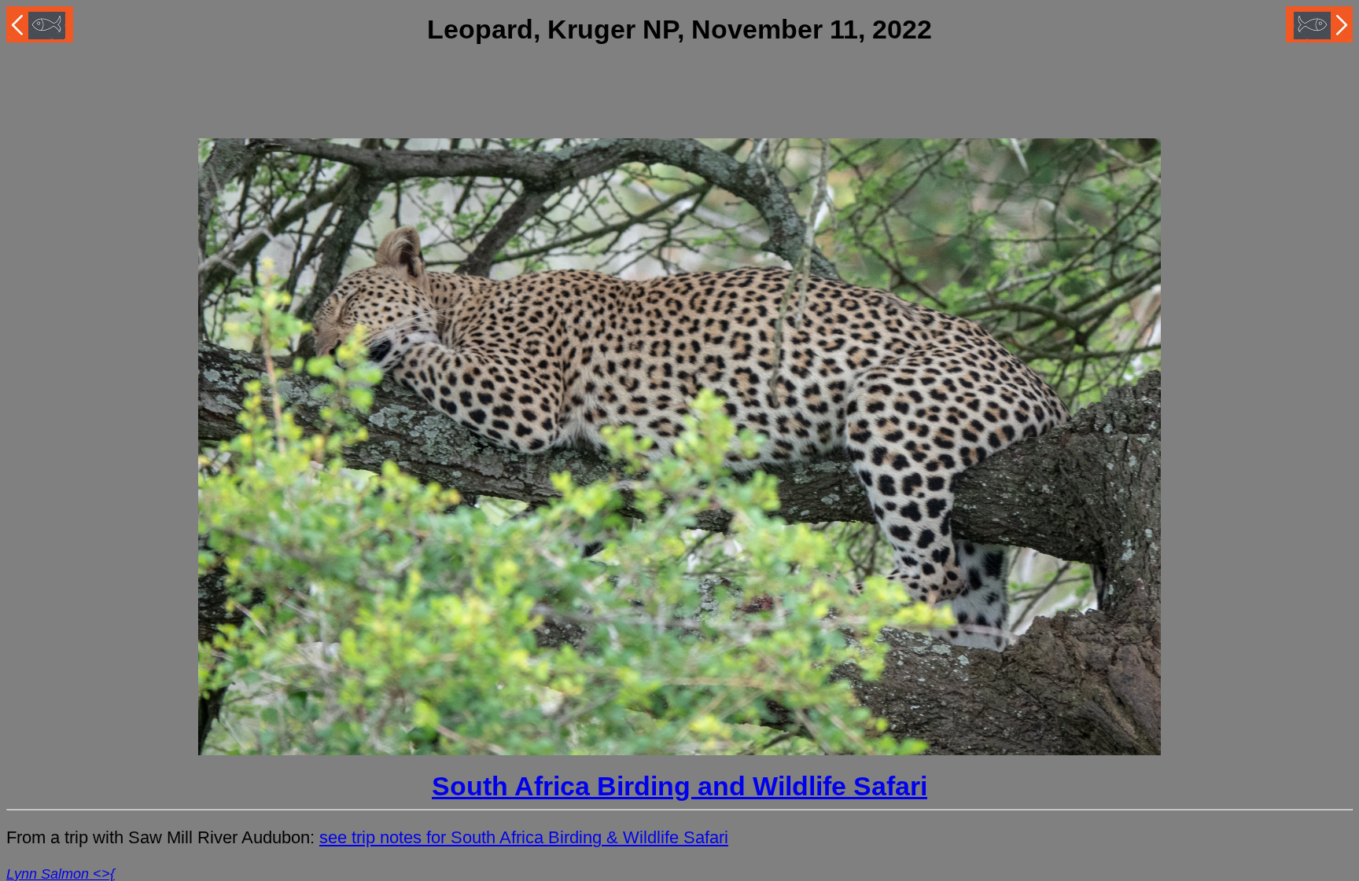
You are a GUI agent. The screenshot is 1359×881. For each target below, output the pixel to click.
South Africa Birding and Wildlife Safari (679, 786)
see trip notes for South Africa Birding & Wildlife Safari (523, 837)
